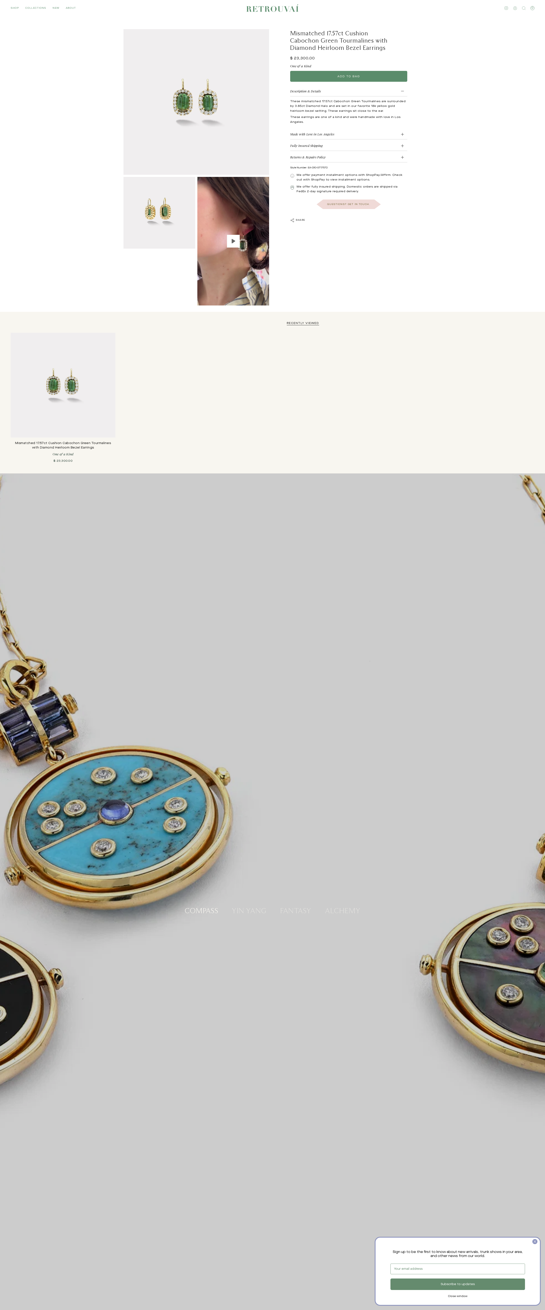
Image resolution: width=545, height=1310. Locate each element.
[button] (14, 8)
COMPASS (201, 910)
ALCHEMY (342, 910)
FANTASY (295, 910)
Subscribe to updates (458, 1284)
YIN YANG (249, 910)
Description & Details (305, 91)
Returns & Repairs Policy (308, 157)
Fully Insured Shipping (306, 146)
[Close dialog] (535, 1241)
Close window (458, 1296)
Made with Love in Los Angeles (312, 134)
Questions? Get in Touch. (348, 204)
